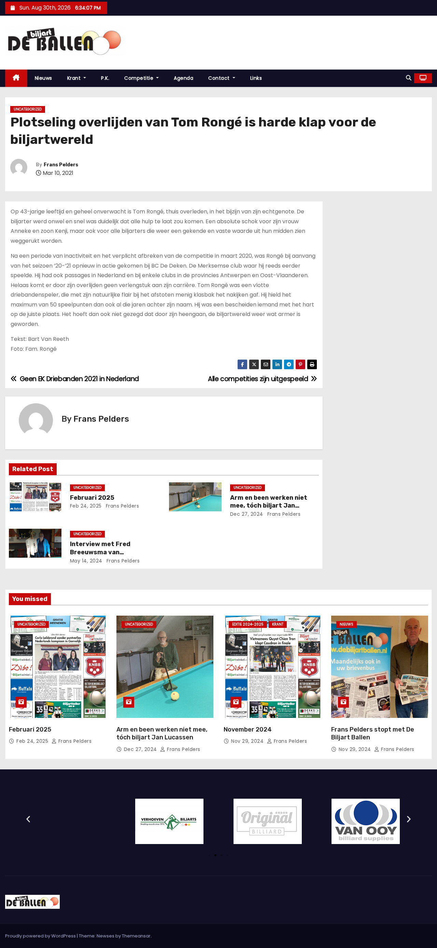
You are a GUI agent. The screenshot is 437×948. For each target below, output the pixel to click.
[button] (408, 78)
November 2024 (248, 729)
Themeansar (136, 936)
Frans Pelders (61, 165)
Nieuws (43, 78)
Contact (219, 78)
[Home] (16, 78)
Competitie (139, 78)
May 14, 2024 (86, 560)
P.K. (105, 78)
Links (256, 78)
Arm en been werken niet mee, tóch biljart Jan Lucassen (268, 506)
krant (277, 624)
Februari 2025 (92, 497)
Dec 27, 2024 (246, 514)
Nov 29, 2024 (248, 741)
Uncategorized (28, 109)
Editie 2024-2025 (248, 624)
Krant (74, 78)
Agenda (183, 78)
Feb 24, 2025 (86, 505)
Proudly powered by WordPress (41, 936)
